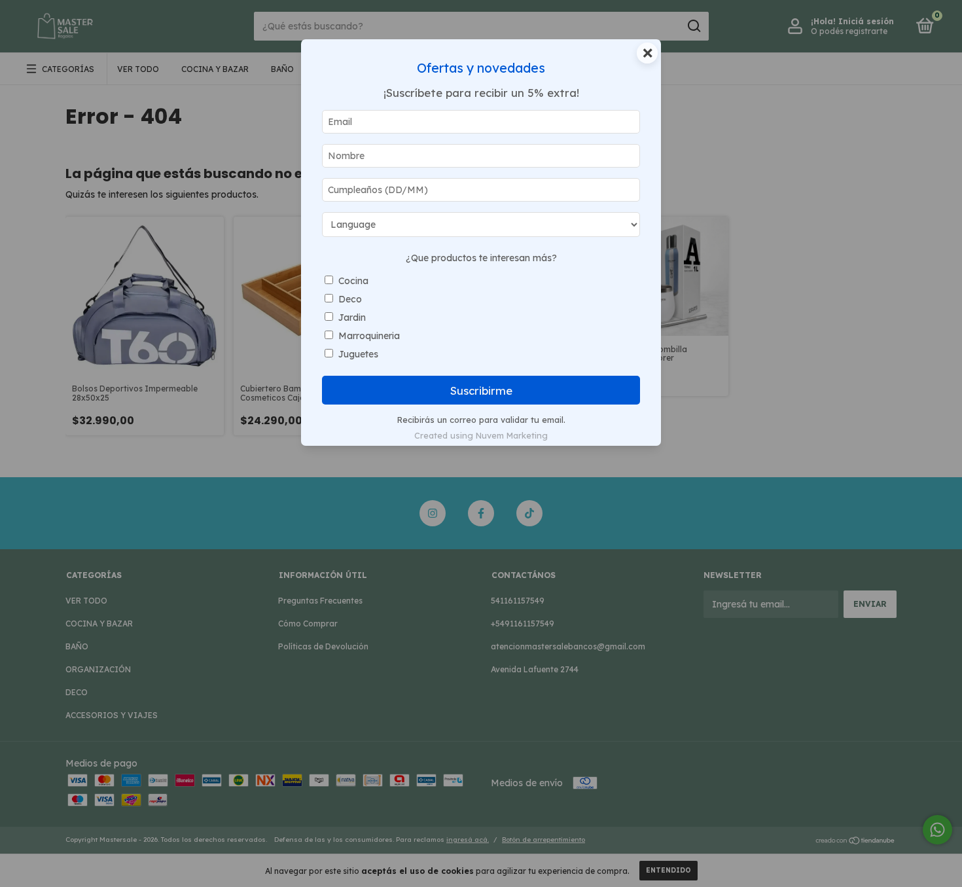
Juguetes (358, 354)
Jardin (352, 317)
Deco (350, 299)
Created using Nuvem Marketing (481, 435)
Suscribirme (481, 390)
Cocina (353, 281)
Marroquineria (369, 336)
